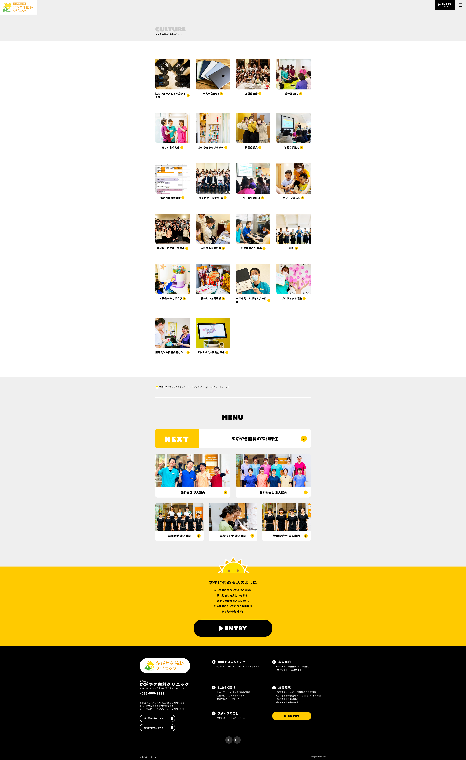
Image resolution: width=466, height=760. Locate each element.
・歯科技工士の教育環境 (287, 699)
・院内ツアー (221, 692)
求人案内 (284, 661)
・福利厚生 (220, 696)
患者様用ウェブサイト (154, 728)
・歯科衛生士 (294, 667)
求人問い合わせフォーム (155, 718)
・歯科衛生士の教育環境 (287, 696)
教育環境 (284, 687)
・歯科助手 (306, 667)
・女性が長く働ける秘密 (239, 692)
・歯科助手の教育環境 (311, 696)
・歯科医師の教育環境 (306, 692)
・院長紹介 (220, 718)
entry (236, 628)
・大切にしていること (225, 667)
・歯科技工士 (282, 670)
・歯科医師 (281, 667)
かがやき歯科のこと (231, 661)
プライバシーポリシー (149, 757)
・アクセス (235, 699)
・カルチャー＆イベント (238, 696)
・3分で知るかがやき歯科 (248, 667)
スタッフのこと (228, 713)
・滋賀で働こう (222, 699)
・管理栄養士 (296, 670)
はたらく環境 (227, 687)
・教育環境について (285, 692)
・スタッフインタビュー (237, 718)
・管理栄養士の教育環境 (287, 702)
